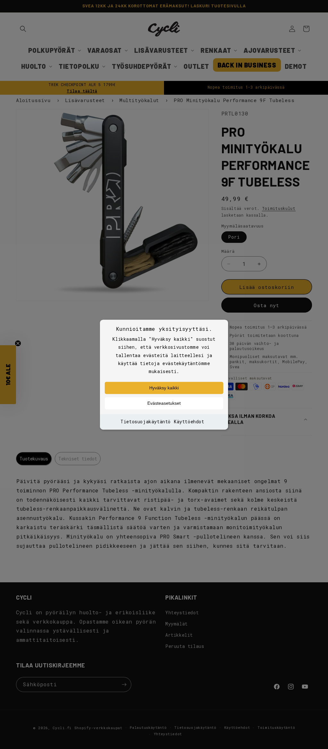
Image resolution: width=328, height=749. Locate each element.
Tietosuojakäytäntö (145, 422)
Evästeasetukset (164, 403)
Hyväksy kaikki (164, 388)
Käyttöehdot (189, 422)
